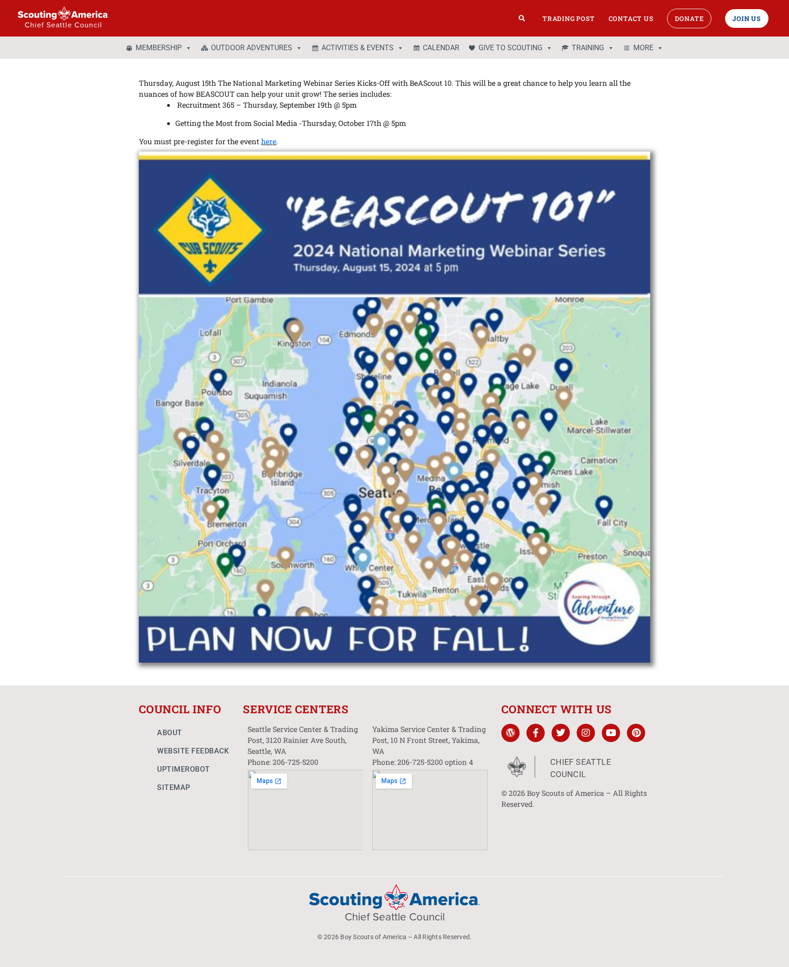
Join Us (746, 18)
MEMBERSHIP (159, 47)
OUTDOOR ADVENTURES (251, 47)
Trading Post (568, 18)
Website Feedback (193, 751)
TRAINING (588, 47)
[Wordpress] (510, 733)
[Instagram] (586, 733)
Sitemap (173, 787)
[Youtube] (611, 733)
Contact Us (631, 18)
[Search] (522, 18)
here (268, 141)
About (169, 732)
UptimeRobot (183, 769)
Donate (689, 18)
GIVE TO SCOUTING (510, 47)
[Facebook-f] (535, 733)
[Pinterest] (636, 733)
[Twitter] (561, 733)
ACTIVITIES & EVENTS (357, 47)
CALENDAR (441, 47)
